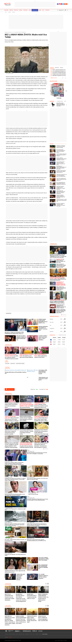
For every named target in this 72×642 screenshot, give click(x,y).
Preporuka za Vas (8, 344)
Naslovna (6, 10)
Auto (43, 10)
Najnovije (52, 67)
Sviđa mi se (33, 389)
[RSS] (66, 144)
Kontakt (10, 637)
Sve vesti (52, 143)
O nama (40, 634)
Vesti (6, 12)
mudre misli (13, 363)
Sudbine (9, 12)
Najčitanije (57, 67)
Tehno (40, 10)
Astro (30, 10)
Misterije (13, 12)
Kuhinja (20, 10)
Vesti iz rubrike (8, 605)
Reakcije (61, 67)
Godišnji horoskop (60, 101)
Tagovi (6, 360)
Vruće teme (7, 367)
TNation (65, 640)
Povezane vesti (8, 583)
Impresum (6, 637)
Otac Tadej (7, 363)
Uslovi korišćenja (44, 634)
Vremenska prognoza (54, 316)
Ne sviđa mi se (43, 389)
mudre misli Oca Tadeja (20, 363)
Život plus (16, 10)
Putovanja (25, 10)
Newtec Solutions (60, 640)
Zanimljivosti (35, 10)
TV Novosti (47, 10)
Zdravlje (11, 10)
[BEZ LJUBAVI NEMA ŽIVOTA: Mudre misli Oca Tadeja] (27, 59)
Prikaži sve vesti (54, 77)
